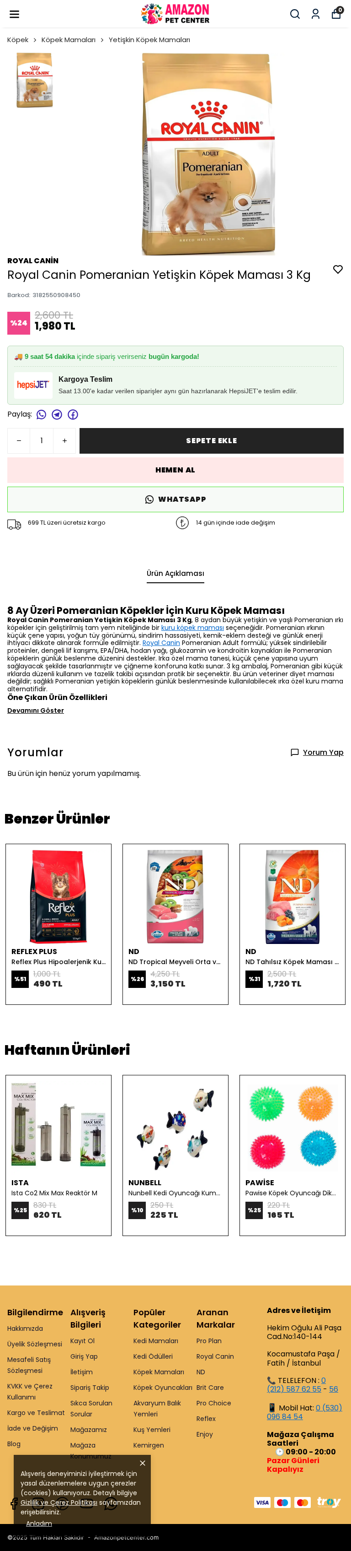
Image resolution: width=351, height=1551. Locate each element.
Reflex (206, 1418)
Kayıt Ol (82, 1340)
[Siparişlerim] (315, 14)
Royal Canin (161, 642)
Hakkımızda (25, 1328)
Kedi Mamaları (155, 1340)
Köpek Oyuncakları (162, 1387)
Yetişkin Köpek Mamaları (149, 39)
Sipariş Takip (89, 1387)
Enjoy (205, 1434)
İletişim (81, 1372)
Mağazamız (88, 1429)
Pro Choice (214, 1403)
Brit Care (210, 1387)
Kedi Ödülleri (153, 1356)
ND (201, 1372)
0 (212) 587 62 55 (296, 1384)
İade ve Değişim (32, 1428)
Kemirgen (148, 1445)
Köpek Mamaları (69, 39)
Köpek (17, 39)
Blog (14, 1443)
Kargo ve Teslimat (36, 1412)
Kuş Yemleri (151, 1429)
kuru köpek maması (192, 627)
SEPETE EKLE (211, 440)
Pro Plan (209, 1340)
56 (333, 1389)
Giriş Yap (84, 1356)
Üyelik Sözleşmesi (34, 1344)
